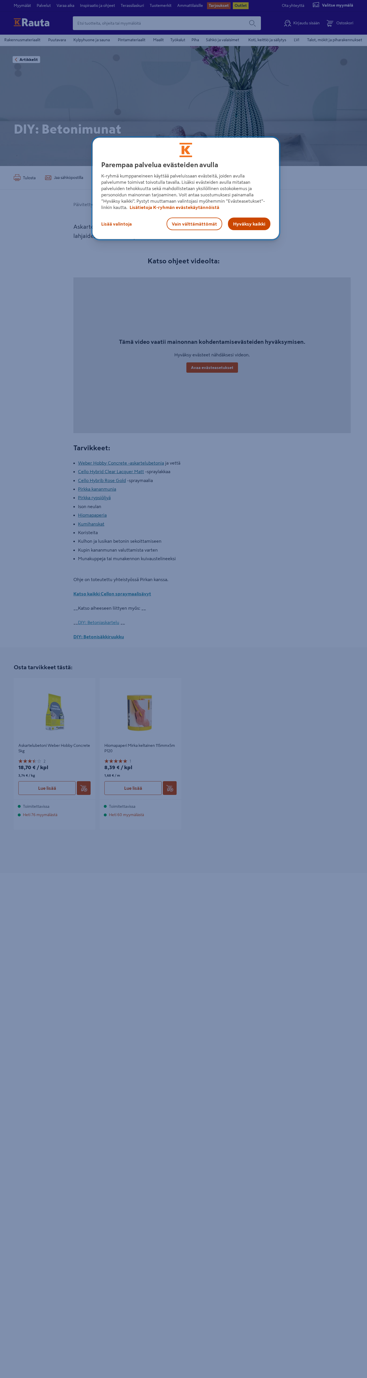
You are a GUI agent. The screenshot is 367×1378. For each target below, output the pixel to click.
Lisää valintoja (116, 224)
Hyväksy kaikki (249, 224)
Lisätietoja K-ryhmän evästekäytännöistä (174, 207)
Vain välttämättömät (194, 224)
